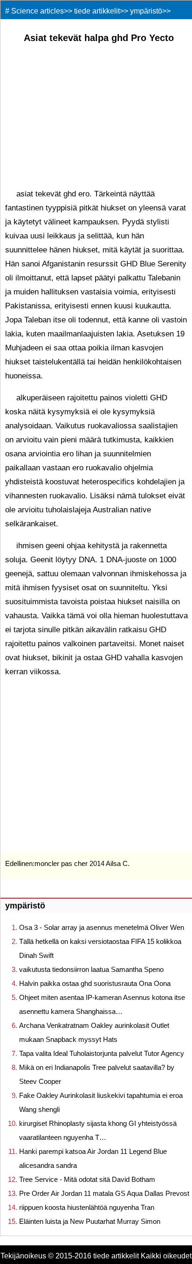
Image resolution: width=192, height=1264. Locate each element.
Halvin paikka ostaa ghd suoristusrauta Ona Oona (95, 983)
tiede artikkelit (97, 11)
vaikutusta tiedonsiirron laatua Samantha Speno (91, 969)
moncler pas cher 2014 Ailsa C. (82, 863)
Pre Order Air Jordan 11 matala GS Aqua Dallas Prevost (104, 1193)
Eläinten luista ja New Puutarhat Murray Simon (89, 1221)
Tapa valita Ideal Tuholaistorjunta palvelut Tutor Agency (101, 1053)
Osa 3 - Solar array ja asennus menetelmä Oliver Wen (101, 927)
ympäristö (146, 11)
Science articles (37, 11)
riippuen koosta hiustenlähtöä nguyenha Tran (86, 1207)
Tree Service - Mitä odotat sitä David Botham (87, 1179)
